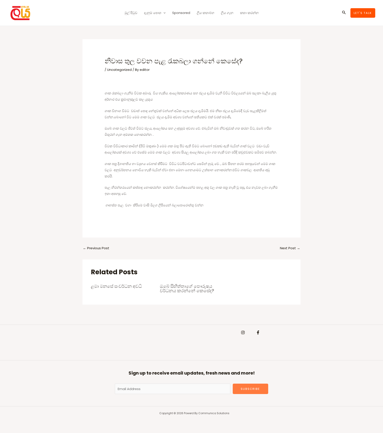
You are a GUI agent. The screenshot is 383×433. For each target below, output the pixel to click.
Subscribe (250, 389)
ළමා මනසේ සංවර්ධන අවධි (116, 286)
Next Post (290, 248)
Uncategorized (119, 69)
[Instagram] (243, 332)
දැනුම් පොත (152, 12)
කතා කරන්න (249, 12)
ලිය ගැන (227, 12)
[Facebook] (258, 332)
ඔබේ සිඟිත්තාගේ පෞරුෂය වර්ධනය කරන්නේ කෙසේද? (187, 288)
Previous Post (96, 248)
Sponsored (181, 12)
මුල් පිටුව (131, 12)
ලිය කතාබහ (205, 12)
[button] (163, 13)
